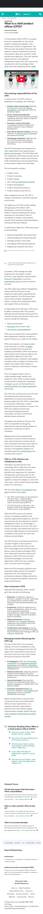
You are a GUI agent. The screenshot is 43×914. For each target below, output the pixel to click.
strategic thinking (27, 621)
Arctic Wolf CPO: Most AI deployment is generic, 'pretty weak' (23, 753)
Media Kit (12, 897)
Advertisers (11, 894)
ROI (15, 531)
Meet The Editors (25, 888)
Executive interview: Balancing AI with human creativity (25, 739)
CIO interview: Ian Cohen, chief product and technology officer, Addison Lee (24, 761)
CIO (23, 843)
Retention (11, 326)
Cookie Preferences (21, 906)
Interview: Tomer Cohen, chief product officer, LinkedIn (23, 733)
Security (18, 843)
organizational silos (11, 281)
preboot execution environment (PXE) (19, 867)
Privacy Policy (9, 906)
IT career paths (12, 18)
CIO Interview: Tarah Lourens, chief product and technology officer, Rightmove (23, 746)
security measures (14, 684)
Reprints (31, 897)
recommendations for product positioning (20, 386)
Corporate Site (22, 897)
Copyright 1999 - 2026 (25, 902)
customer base (26, 451)
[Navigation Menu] (3, 14)
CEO (23, 59)
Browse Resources (21, 883)
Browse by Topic (21, 881)
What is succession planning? (16, 822)
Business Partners (22, 894)
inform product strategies (27, 133)
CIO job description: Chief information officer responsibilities (19, 790)
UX (15, 294)
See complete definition (22, 799)
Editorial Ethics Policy (16, 891)
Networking (9, 843)
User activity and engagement (19, 329)
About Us (14, 888)
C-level (33, 39)
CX (33, 446)
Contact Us (29, 891)
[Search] (40, 14)
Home (4, 18)
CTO (6, 66)
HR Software (30, 843)
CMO (33, 66)
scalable (29, 346)
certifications (12, 630)
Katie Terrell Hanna (10, 30)
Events (32, 894)
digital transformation (12, 153)
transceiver (8, 856)
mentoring (12, 208)
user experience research (25, 182)
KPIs (25, 576)
